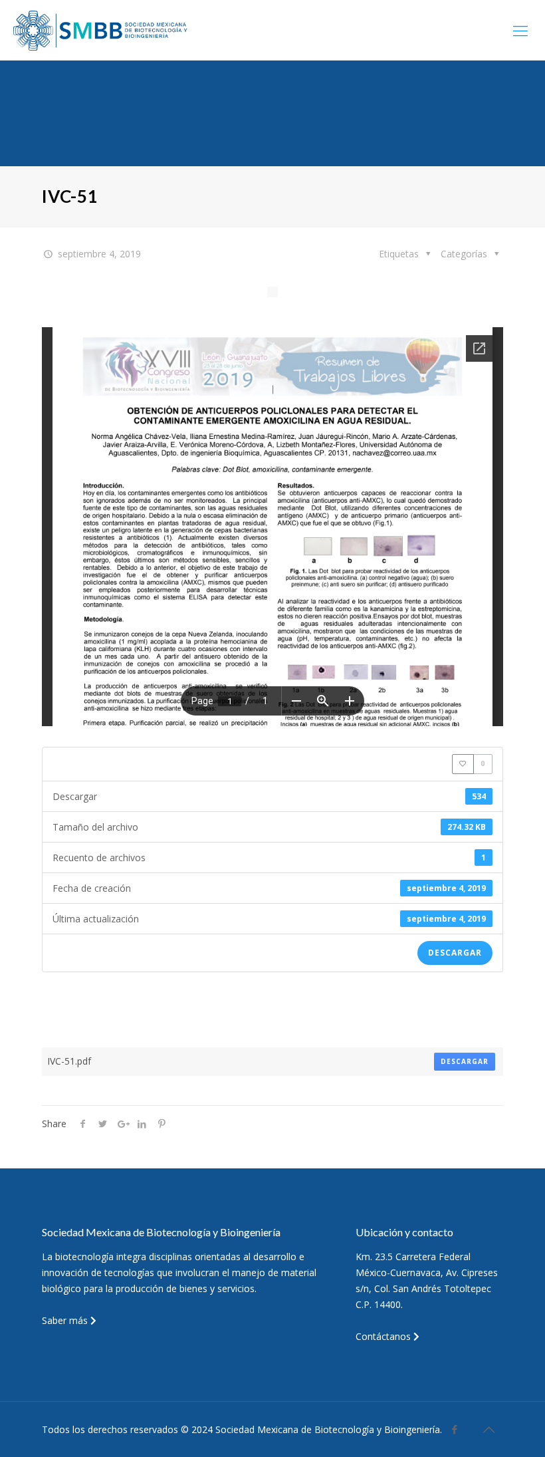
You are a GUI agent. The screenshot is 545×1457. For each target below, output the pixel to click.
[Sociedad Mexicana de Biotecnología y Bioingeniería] (101, 30)
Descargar (455, 952)
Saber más (66, 1320)
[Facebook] (455, 1429)
